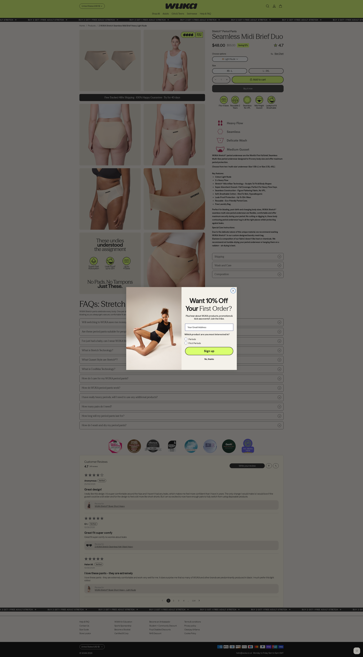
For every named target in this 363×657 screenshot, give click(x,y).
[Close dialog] (233, 290)
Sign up (209, 351)
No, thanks (209, 359)
